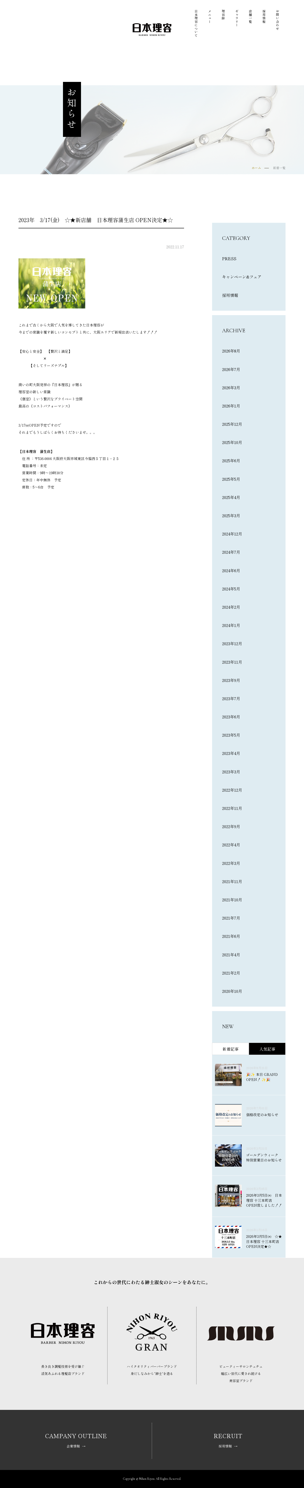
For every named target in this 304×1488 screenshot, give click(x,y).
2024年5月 (231, 589)
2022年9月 (231, 826)
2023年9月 (231, 680)
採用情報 (264, 16)
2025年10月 (232, 442)
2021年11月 (232, 881)
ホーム (256, 168)
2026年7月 (231, 369)
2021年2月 (231, 973)
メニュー (209, 16)
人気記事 (267, 1049)
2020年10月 (232, 991)
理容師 (223, 15)
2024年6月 (231, 570)
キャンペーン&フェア (241, 277)
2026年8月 (231, 351)
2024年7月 (231, 552)
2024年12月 (232, 534)
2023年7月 (231, 698)
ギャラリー (237, 18)
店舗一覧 (250, 16)
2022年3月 (231, 863)
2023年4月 (231, 753)
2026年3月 (231, 387)
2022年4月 (231, 844)
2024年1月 (231, 625)
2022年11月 (232, 808)
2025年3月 (231, 515)
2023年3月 (231, 771)
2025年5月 (231, 479)
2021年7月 (231, 918)
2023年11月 (232, 662)
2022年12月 (232, 790)
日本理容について (196, 23)
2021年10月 (232, 899)
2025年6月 (231, 460)
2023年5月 (231, 735)
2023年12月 (232, 643)
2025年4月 (231, 497)
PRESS (229, 258)
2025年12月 (232, 424)
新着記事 (231, 1049)
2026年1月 (231, 406)
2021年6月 (231, 936)
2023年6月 (231, 717)
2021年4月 (231, 954)
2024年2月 (231, 607)
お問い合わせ (277, 20)
